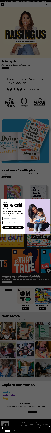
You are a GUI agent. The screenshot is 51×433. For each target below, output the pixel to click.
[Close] (49, 426)
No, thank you (13, 230)
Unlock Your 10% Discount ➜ (13, 227)
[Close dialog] (49, 200)
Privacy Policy (38, 427)
